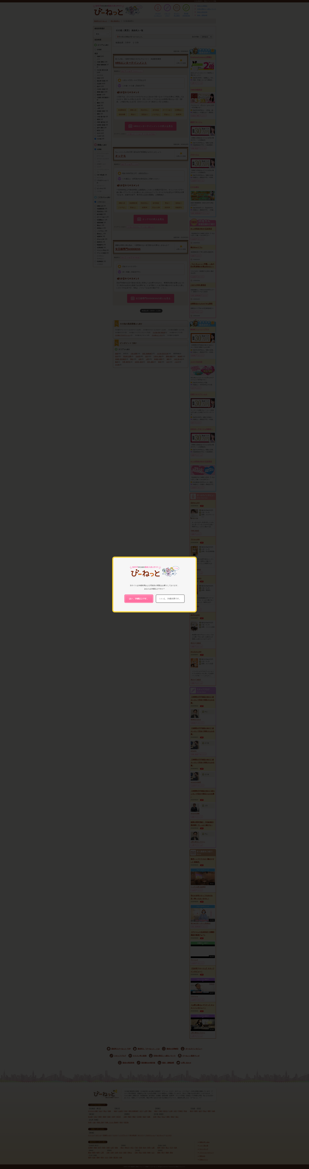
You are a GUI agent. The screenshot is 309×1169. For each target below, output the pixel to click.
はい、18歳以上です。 (139, 599)
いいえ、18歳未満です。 (170, 599)
